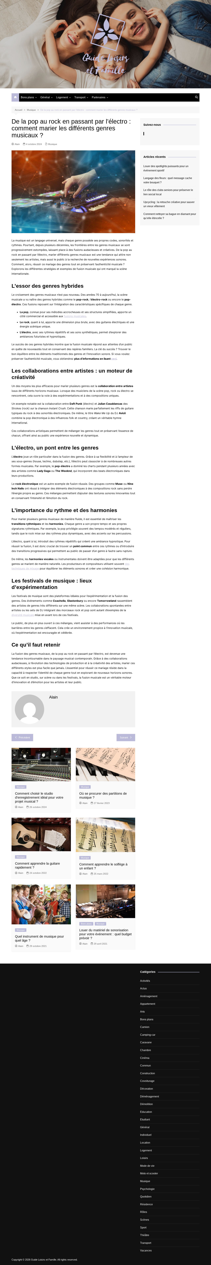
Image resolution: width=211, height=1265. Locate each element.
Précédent (24, 737)
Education (146, 1111)
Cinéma (144, 1058)
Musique (52, 144)
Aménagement (148, 996)
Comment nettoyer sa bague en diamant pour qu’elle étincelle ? (169, 216)
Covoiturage (147, 1081)
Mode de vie (147, 1165)
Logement (62, 97)
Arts (142, 1011)
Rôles (143, 1212)
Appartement (147, 1003)
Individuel (145, 1134)
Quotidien (145, 1196)
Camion (144, 1027)
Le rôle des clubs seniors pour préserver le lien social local (168, 192)
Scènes (144, 1219)
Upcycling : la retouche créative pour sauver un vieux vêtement (169, 204)
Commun (145, 1065)
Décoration (146, 1088)
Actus (143, 988)
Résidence (146, 1204)
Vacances (146, 1250)
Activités (145, 980)
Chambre (145, 1050)
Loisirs (144, 1158)
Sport (143, 1227)
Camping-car (147, 1034)
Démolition (146, 1104)
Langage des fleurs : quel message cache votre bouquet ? (167, 180)
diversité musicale (23, 615)
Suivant (124, 737)
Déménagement (149, 1096)
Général (45, 97)
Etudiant (145, 1119)
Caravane (146, 1042)
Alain (17, 144)
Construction (147, 1073)
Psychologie (147, 1189)
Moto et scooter (149, 1173)
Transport (79, 97)
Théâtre (144, 1235)
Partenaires (98, 97)
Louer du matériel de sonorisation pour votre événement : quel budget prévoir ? (105, 934)
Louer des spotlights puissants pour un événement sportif (165, 168)
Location (145, 1142)
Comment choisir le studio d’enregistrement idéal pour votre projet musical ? (39, 797)
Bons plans (27, 97)
